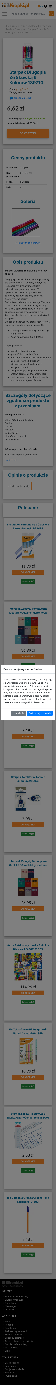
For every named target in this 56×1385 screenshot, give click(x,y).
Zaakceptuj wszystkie (40, 713)
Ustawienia (18, 713)
